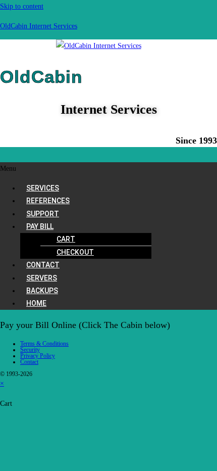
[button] (108, 168)
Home (36, 303)
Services (42, 188)
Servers (41, 278)
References (48, 201)
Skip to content (21, 6)
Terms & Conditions (44, 343)
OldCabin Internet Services (38, 26)
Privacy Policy (37, 355)
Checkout (75, 252)
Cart (66, 239)
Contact (43, 265)
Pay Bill (39, 226)
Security (30, 349)
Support (42, 214)
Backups (42, 291)
